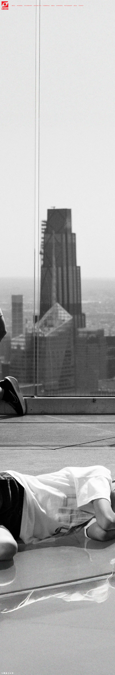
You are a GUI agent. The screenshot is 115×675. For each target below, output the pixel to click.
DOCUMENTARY (28, 5)
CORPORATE (59, 5)
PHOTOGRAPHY (68, 5)
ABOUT (13, 5)
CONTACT (81, 5)
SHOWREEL (20, 5)
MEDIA (53, 5)
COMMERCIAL (46, 5)
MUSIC (75, 5)
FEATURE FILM (37, 5)
